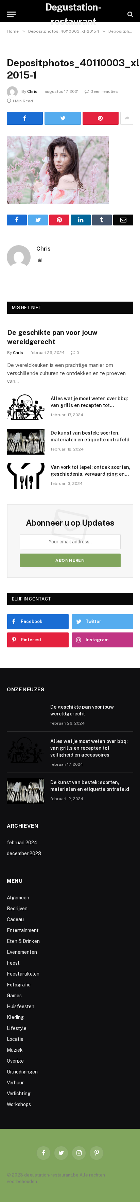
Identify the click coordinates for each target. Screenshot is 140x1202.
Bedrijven (17, 908)
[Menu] (11, 14)
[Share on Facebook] (25, 118)
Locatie (15, 1039)
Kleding (15, 1017)
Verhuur (15, 1082)
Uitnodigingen (22, 1071)
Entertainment (23, 930)
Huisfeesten (20, 1006)
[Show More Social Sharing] (126, 118)
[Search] (129, 14)
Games (14, 995)
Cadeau (15, 919)
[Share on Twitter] (63, 118)
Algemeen (18, 897)
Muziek (15, 1050)
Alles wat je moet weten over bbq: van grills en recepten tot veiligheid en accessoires (89, 405)
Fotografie (19, 984)
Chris (32, 91)
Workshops (19, 1104)
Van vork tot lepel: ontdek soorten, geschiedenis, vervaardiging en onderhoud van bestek (90, 474)
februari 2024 (22, 842)
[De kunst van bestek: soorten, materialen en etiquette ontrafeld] (26, 442)
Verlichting (19, 1093)
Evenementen (22, 952)
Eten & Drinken (23, 941)
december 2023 (24, 853)
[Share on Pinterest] (101, 118)
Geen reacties (104, 91)
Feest (13, 963)
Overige (15, 1061)
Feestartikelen (23, 974)
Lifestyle (17, 1028)
